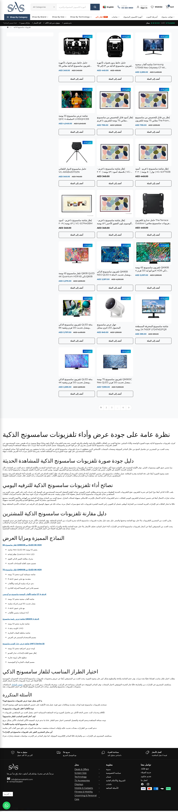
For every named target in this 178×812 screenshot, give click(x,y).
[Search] (95, 7)
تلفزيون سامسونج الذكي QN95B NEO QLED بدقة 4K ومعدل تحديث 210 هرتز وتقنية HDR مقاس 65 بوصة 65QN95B (114, 273)
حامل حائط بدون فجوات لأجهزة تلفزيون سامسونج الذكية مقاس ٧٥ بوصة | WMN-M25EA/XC (74, 64)
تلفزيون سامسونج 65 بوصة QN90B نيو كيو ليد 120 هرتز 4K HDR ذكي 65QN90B (152, 269)
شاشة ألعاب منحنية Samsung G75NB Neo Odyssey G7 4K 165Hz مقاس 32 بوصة (150, 66)
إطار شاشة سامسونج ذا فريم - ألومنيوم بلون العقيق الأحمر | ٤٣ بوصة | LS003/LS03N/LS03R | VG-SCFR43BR (115, 222)
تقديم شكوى (146, 776)
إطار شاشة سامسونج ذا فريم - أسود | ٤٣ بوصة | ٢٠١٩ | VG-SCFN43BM (75, 222)
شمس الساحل (17, 684)
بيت (10, 27)
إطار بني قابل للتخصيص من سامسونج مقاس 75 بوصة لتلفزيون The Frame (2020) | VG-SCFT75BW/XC (152, 119)
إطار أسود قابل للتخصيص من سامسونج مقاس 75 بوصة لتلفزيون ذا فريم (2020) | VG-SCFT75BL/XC (115, 119)
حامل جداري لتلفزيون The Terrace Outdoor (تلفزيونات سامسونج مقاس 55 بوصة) (153, 222)
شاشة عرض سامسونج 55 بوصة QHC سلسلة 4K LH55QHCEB (74, 117)
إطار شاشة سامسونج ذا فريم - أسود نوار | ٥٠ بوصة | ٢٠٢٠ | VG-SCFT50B (152, 170)
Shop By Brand (39, 17)
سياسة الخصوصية (113, 773)
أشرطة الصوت (152, 17)
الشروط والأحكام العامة (115, 780)
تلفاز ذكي (101, 17)
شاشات (115, 17)
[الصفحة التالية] (129, 407)
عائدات (109, 784)
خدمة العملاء (146, 772)
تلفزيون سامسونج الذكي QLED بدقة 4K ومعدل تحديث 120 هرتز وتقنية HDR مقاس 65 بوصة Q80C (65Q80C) (76, 381)
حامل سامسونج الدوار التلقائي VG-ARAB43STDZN (72, 170)
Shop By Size (58, 17)
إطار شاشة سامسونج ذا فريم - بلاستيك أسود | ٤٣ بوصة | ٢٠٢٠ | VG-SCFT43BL (114, 170)
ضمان (108, 776)
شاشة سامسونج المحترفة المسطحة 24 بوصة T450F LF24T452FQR (151, 328)
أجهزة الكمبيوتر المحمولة (132, 17)
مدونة (108, 769)
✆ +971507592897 (15, 782)
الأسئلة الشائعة (112, 788)
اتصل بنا (144, 780)
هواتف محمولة (167, 17)
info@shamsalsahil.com (20, 779)
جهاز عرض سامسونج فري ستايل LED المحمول (109, 326)
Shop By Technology (80, 17)
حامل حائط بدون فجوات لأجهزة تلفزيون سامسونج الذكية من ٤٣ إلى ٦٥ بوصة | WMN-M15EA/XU (114, 64)
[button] (170, 7)
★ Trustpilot (170, 23)
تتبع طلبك (145, 768)
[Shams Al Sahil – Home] (16, 7)
